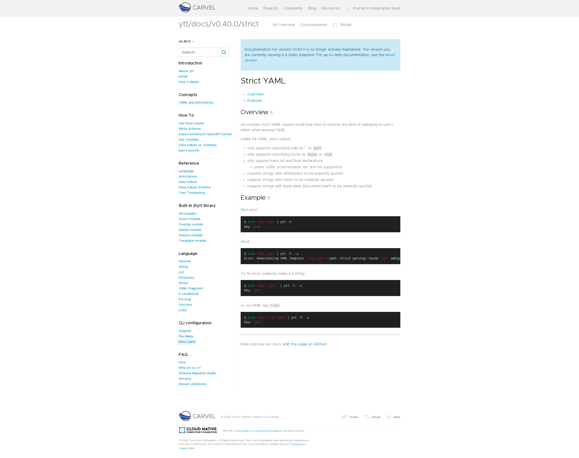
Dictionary (186, 277)
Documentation (313, 25)
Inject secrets (189, 150)
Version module (191, 235)
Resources (331, 8)
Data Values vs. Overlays (198, 145)
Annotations (188, 176)
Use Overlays (189, 139)
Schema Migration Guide (197, 373)
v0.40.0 (185, 41)
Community (292, 8)
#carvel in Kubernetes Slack (376, 8)
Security (185, 378)
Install (183, 76)
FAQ (182, 362)
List (181, 272)
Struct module (190, 219)
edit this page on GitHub (304, 344)
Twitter (353, 417)
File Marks (186, 336)
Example (254, 100)
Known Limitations (193, 384)
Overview (255, 94)
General (184, 261)
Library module (190, 230)
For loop (185, 299)
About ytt (186, 71)
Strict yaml (187, 342)
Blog (312, 8)
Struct (183, 283)
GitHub (345, 25)
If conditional (188, 294)
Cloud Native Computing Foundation (258, 431)
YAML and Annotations (196, 102)
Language (186, 171)
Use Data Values (191, 123)
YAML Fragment (191, 288)
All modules (188, 213)
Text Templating (192, 193)
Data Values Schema (195, 187)
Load (182, 310)
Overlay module (191, 224)
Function (185, 304)
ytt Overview (284, 25)
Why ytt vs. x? (190, 368)
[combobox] (204, 52)
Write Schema (190, 129)
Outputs (185, 331)
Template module (192, 240)
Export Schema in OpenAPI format (205, 134)
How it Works (189, 82)
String (183, 266)
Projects (271, 8)
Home (253, 8)
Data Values (188, 182)
